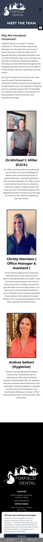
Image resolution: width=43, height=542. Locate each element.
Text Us (33, 540)
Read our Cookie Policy (17, 531)
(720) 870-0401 (24, 501)
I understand (21, 536)
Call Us (12, 540)
